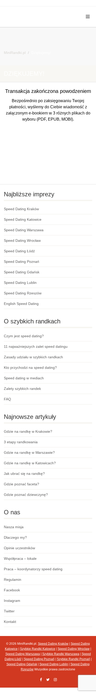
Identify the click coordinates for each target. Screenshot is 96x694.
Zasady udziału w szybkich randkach (33, 357)
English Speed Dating (21, 304)
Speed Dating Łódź (19, 251)
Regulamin (12, 579)
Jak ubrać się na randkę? (24, 473)
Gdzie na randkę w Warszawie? (29, 452)
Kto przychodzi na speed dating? (30, 367)
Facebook (12, 590)
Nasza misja (14, 527)
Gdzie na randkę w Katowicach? (30, 463)
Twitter (9, 611)
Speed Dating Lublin (20, 283)
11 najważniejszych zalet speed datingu (36, 346)
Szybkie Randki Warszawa (60, 654)
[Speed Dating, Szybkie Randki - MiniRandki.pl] (32, 10)
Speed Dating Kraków (21, 209)
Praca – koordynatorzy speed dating (33, 569)
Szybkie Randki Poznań (73, 659)
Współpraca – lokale (20, 558)
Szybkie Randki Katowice (37, 649)
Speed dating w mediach (24, 378)
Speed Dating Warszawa (24, 230)
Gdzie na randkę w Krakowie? (28, 431)
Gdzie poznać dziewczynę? (26, 495)
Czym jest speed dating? (24, 336)
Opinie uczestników (19, 548)
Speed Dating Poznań (21, 261)
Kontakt (10, 622)
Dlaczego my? (15, 537)
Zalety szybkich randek (22, 389)
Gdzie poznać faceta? (21, 484)
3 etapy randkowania (21, 442)
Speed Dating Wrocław (22, 240)
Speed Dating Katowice (22, 219)
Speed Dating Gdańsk (21, 272)
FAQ (7, 399)
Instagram (12, 601)
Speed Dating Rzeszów (22, 293)
